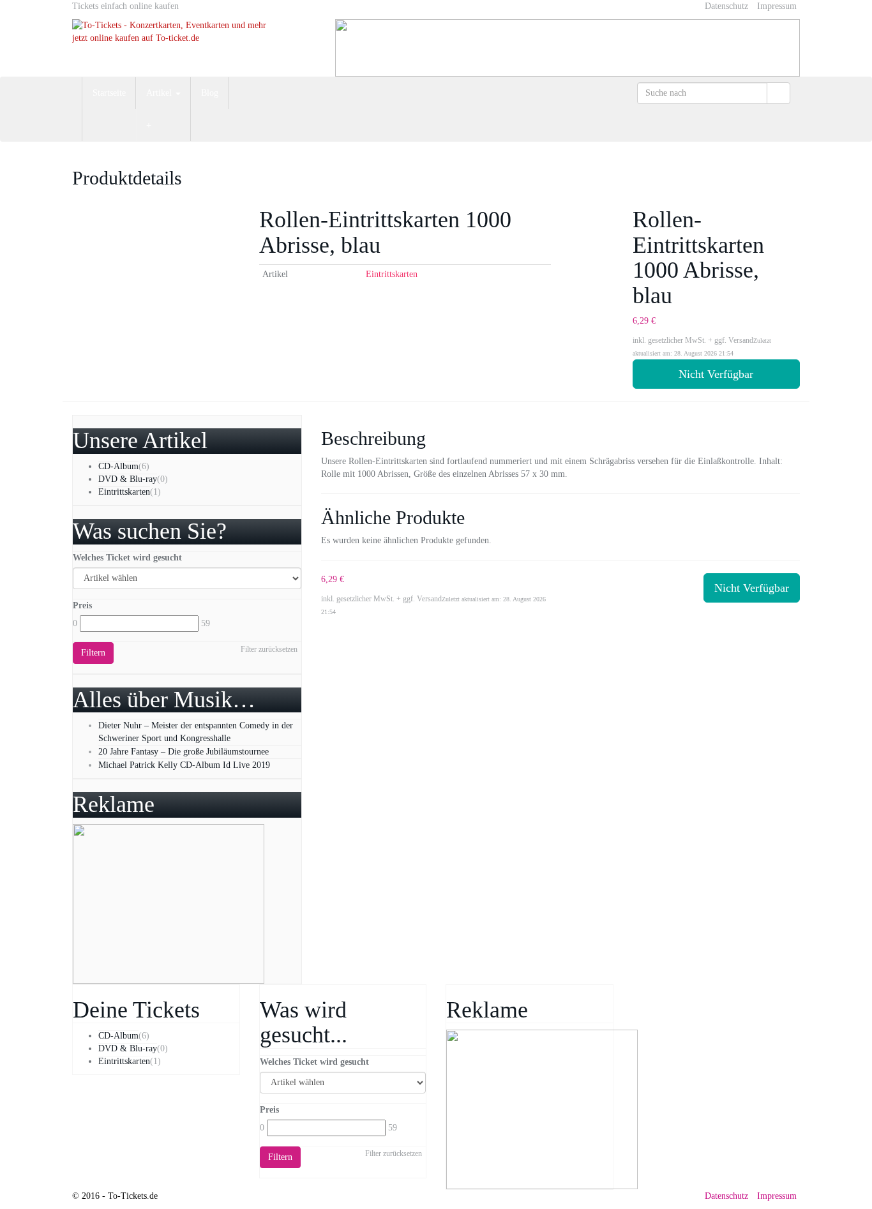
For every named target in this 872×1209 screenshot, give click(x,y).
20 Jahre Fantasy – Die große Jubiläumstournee (183, 751)
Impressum (777, 6)
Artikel (160, 93)
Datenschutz (726, 6)
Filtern (93, 652)
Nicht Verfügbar (716, 374)
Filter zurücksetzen (269, 649)
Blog (209, 93)
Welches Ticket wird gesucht (127, 557)
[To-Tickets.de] (187, 40)
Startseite (109, 93)
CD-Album (118, 466)
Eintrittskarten (391, 274)
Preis (82, 605)
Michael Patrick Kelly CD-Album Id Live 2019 (184, 765)
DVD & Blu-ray (127, 479)
